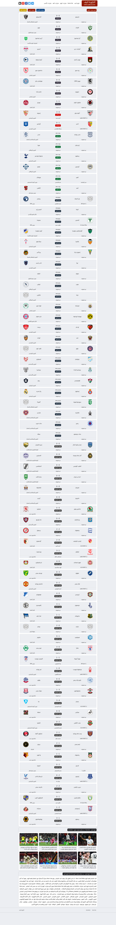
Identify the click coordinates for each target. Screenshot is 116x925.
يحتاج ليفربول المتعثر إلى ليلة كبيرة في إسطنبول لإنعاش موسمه (48, 867)
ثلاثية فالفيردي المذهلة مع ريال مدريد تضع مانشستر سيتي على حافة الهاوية (49, 849)
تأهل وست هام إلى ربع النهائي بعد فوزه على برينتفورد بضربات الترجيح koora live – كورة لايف (68, 867)
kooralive (88, 910)
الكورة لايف (21, 910)
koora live (70, 3)
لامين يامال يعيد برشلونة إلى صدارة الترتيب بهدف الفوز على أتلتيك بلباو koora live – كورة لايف (28, 867)
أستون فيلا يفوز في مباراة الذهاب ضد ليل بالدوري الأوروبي (87, 848)
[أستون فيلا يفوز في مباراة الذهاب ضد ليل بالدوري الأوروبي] (87, 839)
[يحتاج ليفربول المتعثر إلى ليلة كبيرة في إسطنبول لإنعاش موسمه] (48, 858)
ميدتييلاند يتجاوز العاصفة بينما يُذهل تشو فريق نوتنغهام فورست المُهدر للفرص (68, 849)
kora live (94, 910)
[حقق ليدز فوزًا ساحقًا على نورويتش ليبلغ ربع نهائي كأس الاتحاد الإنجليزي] (28, 839)
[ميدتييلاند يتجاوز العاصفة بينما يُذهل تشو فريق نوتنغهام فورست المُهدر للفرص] (67, 839)
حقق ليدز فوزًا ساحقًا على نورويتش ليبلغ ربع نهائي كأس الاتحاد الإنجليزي (29, 849)
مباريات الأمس (47, 3)
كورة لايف (76, 3)
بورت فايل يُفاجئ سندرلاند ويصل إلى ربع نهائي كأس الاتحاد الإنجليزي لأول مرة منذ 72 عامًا (88, 867)
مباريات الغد (56, 3)
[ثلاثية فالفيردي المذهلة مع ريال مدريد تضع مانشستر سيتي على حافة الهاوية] (48, 839)
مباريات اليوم (63, 3)
